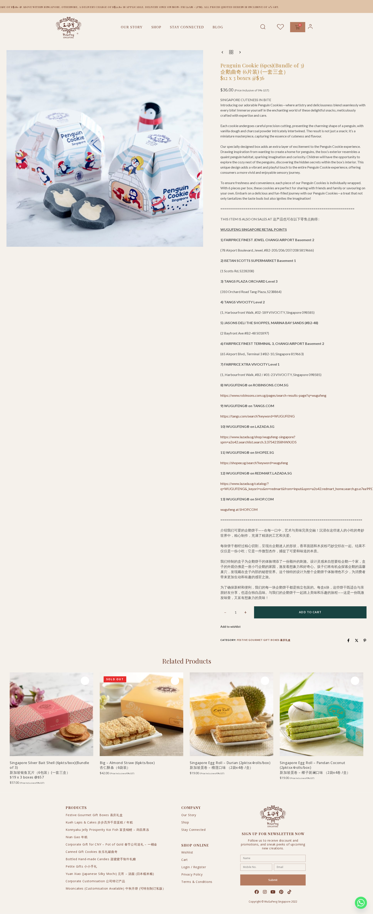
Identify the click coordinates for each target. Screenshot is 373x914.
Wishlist (187, 852)
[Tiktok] (289, 892)
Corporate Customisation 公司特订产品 (95, 881)
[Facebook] (256, 892)
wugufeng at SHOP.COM (239, 509)
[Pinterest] (281, 892)
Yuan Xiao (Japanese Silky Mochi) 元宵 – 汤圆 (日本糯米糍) (110, 874)
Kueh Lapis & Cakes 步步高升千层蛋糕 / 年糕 (99, 822)
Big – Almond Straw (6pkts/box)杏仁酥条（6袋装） (127, 765)
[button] (51, 748)
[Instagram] (265, 892)
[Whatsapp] (361, 903)
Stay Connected (187, 27)
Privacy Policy (192, 874)
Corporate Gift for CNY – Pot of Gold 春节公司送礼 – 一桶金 (111, 844)
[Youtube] (273, 892)
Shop (156, 27)
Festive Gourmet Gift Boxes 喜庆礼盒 (264, 640)
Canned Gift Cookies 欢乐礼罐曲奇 (92, 852)
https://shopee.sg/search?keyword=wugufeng (254, 463)
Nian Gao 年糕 (77, 837)
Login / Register (193, 867)
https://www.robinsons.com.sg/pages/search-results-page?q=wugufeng (273, 395)
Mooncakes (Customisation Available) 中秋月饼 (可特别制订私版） (116, 888)
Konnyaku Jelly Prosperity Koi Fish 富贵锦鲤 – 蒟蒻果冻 (107, 830)
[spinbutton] (235, 612)
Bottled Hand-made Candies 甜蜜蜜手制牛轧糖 (101, 859)
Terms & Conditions (196, 882)
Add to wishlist (230, 626)
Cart (184, 860)
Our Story (132, 27)
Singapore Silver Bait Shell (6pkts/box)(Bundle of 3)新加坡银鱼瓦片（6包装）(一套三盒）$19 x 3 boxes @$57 (49, 770)
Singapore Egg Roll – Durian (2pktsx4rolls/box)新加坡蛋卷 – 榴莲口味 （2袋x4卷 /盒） (230, 765)
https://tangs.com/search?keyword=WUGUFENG (257, 416)
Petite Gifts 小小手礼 (81, 866)
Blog (218, 27)
